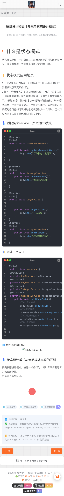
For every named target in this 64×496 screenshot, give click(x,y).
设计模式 (11, 407)
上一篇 (7, 451)
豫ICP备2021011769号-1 (41, 472)
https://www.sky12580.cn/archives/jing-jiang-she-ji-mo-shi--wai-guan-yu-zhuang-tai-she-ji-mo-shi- (32, 427)
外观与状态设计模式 (53, 407)
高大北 (20, 472)
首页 (6, 12)
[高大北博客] (31, 4)
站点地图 (37, 480)
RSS (27, 480)
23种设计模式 (30, 407)
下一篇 (57, 451)
